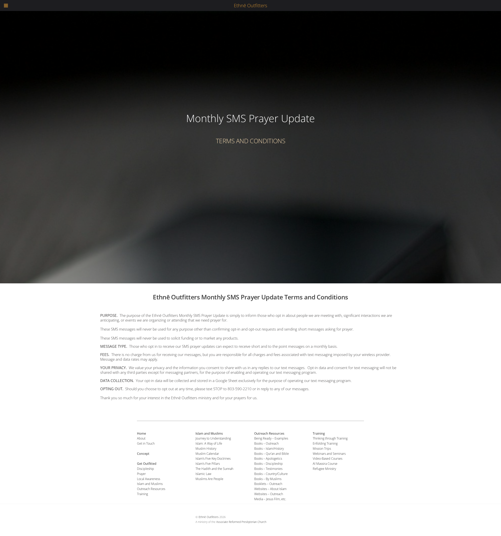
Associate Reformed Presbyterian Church (241, 522)
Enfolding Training (325, 443)
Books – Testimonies (268, 469)
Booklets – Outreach (268, 484)
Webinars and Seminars (329, 453)
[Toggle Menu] (6, 5)
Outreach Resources (151, 489)
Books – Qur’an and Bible (271, 453)
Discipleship (145, 469)
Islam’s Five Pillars (208, 463)
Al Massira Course (325, 463)
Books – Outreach (266, 443)
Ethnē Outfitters (209, 517)
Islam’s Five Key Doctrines (213, 458)
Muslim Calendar (207, 453)
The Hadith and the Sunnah (214, 469)
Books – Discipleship (268, 463)
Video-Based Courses (327, 458)
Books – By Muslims (267, 479)
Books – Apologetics (268, 458)
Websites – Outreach (268, 494)
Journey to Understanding (213, 438)
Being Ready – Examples (271, 438)
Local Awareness (148, 479)
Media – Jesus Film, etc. (270, 499)
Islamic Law (203, 474)
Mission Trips (322, 448)
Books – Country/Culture (271, 474)
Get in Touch (146, 443)
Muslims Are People (209, 479)
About (141, 438)
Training (142, 494)
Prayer (141, 474)
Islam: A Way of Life (209, 443)
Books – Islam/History (269, 448)
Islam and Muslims (150, 484)
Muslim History (206, 448)
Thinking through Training (330, 438)
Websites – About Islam (270, 489)
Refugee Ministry (324, 469)
